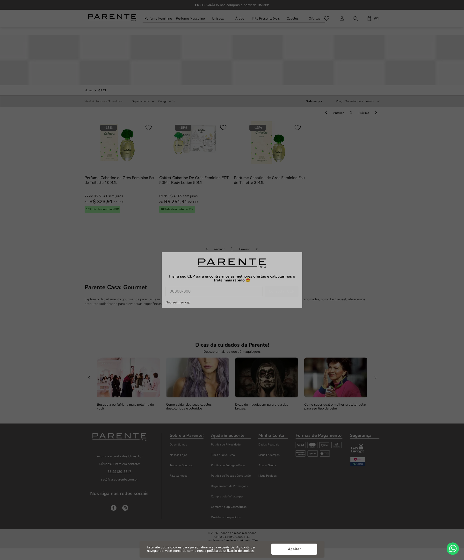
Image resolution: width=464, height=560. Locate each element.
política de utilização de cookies (230, 550)
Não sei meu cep (178, 302)
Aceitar (294, 549)
